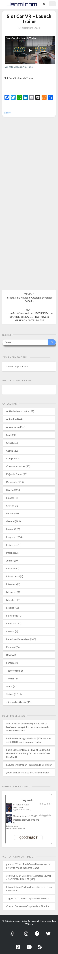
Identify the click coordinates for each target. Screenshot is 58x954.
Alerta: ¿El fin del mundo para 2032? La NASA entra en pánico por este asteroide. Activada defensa (27, 727)
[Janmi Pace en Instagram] (26, 931)
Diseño (10, 489)
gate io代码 (12, 864)
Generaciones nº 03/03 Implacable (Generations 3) (26, 820)
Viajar (9, 686)
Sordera (10, 662)
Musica (10, 607)
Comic (9, 450)
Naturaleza (12, 615)
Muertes (10, 599)
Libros (9, 568)
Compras (11, 458)
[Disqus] (29, 166)
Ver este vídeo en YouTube (19, 66)
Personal (10, 647)
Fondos (10, 513)
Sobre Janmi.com (30, 921)
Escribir (10, 505)
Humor (10, 529)
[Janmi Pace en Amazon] (12, 931)
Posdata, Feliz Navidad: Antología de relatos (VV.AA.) (29, 298)
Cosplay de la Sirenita (37, 898)
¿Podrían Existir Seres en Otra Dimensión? (28, 772)
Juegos (10, 560)
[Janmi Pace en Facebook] (37, 931)
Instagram (11, 544)
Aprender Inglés (14, 426)
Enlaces (10, 497)
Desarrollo (11, 481)
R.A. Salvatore (13, 826)
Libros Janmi (13, 576)
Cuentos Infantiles (15, 466)
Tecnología (12, 670)
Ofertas (10, 631)
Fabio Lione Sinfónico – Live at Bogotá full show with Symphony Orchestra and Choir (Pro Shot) (28, 753)
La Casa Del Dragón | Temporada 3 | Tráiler (29, 764)
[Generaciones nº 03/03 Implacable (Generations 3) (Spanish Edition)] (9, 819)
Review (10, 654)
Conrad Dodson (14, 906)
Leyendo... (28, 800)
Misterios (11, 592)
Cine (8, 434)
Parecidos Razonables (18, 639)
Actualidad (12, 419)
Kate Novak (19, 807)
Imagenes (11, 537)
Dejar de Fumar (14, 474)
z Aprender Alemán (16, 702)
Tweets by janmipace (16, 366)
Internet (10, 552)
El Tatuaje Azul (21, 804)
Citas (9, 442)
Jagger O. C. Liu (14, 898)
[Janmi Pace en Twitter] (48, 931)
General (10, 521)
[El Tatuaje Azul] (9, 808)
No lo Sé (10, 623)
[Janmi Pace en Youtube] (29, 945)
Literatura (11, 584)
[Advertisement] (31, 88)
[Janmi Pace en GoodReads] (18, 945)
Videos (7, 112)
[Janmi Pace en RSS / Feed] (40, 945)
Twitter (10, 678)
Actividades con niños (17, 411)
